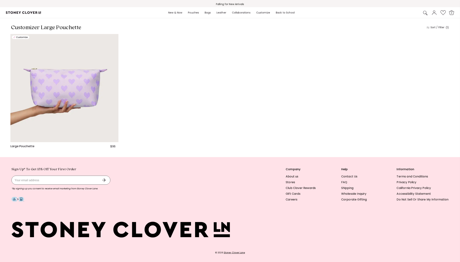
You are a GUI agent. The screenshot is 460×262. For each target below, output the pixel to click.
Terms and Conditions (412, 176)
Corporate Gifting (354, 199)
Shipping (347, 188)
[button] (425, 13)
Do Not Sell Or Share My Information (422, 199)
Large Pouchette (22, 146)
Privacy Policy (406, 182)
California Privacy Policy (414, 188)
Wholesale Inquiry (354, 194)
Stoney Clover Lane (234, 252)
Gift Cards (293, 194)
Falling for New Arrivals (230, 4)
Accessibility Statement (414, 194)
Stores (290, 182)
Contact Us (349, 176)
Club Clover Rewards (301, 188)
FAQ (344, 182)
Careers (291, 199)
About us (292, 176)
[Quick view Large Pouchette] (114, 138)
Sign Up (104, 180)
